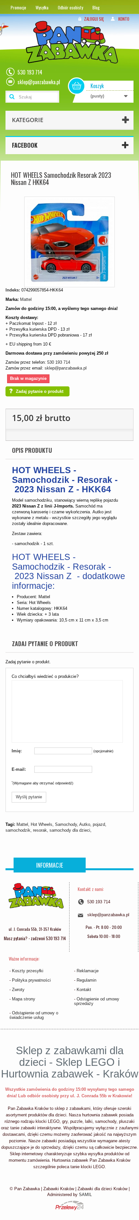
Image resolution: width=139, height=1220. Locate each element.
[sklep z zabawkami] (36, 902)
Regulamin (86, 980)
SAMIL (85, 1194)
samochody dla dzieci (69, 830)
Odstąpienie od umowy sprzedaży (96, 1001)
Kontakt (84, 989)
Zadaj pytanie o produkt (39, 391)
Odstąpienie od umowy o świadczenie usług (33, 1015)
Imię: (17, 750)
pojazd (99, 824)
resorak (40, 830)
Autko (84, 824)
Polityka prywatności (31, 980)
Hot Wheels (41, 824)
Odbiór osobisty (70, 7)
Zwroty (18, 989)
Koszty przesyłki (27, 970)
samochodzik (17, 830)
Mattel (26, 299)
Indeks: (12, 290)
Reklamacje (88, 970)
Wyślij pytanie (29, 796)
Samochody (66, 824)
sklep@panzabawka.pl (66, 368)
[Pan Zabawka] (74, 50)
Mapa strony (23, 999)
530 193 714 (58, 362)
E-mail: (19, 769)
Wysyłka (42, 7)
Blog (96, 7)
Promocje (18, 7)
